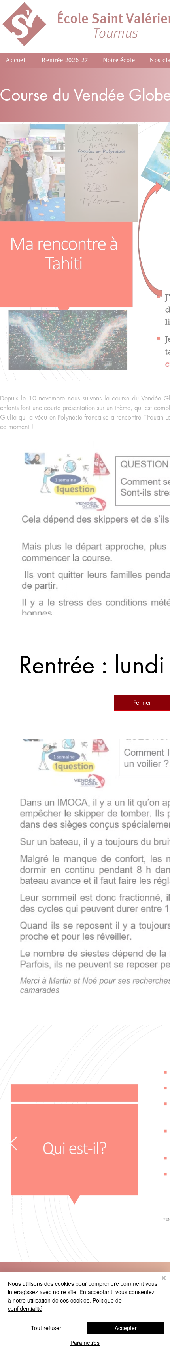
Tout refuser (46, 1328)
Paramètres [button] (85, 1342)
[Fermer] (158, 1282)
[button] (142, 703)
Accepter (126, 1328)
